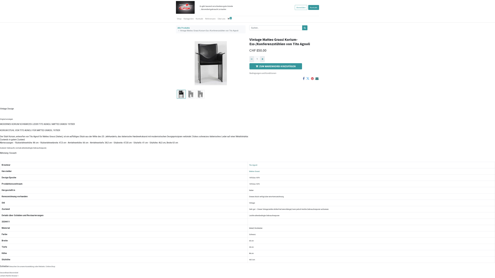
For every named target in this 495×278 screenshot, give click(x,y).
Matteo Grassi (254, 171)
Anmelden (301, 7)
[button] (181, 63)
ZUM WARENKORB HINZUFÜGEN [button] (277, 66)
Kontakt (313, 7)
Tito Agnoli (253, 165)
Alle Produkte (184, 28)
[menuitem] (179, 18)
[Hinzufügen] (262, 59)
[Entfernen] (251, 59)
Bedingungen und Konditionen (262, 73)
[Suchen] (304, 27)
